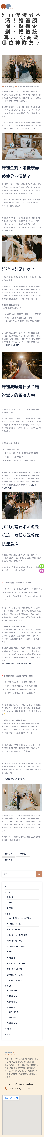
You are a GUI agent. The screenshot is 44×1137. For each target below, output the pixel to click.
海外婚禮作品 (12, 996)
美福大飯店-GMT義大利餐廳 (17, 935)
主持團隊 (10, 908)
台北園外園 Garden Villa (16, 963)
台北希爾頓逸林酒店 (14, 941)
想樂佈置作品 (14, 1012)
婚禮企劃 (8, 854)
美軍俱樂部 (11, 958)
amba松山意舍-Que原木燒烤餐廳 (19, 918)
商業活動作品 (12, 1023)
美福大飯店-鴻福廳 (14, 924)
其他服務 (10, 902)
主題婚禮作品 (12, 990)
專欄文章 (8, 1034)
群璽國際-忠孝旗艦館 (14, 980)
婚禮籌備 (23, 854)
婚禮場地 (8, 914)
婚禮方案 (10, 897)
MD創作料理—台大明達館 (16, 946)
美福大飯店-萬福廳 (14, 929)
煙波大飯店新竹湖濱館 (15, 975)
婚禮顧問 (8, 860)
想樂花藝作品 (14, 1017)
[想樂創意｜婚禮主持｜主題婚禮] (7, 6)
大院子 (9, 952)
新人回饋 (8, 1029)
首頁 (6, 887)
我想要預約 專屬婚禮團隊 (14, 779)
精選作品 (8, 986)
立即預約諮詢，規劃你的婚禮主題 (18, 663)
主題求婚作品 (12, 1002)
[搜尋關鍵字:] (22, 874)
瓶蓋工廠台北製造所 (14, 969)
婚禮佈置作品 (12, 1007)
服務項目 (8, 892)
